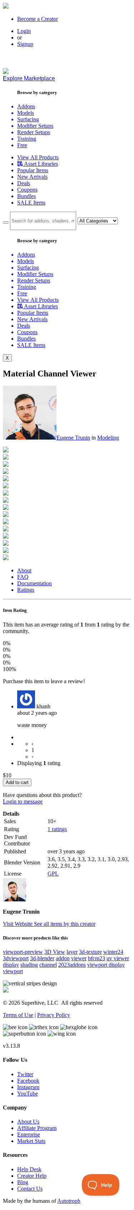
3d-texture (90, 952)
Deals (23, 183)
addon (63, 958)
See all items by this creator (64, 924)
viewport (13, 971)
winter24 (113, 952)
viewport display (106, 965)
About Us (28, 1121)
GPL (53, 874)
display (11, 965)
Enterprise (28, 1134)
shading (29, 965)
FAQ (23, 577)
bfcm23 (96, 958)
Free (22, 145)
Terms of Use (18, 1015)
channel (48, 965)
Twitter (25, 1074)
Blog (22, 1182)
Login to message (23, 801)
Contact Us (30, 1189)
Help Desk (29, 1169)
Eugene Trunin (73, 438)
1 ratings (57, 829)
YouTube (27, 1094)
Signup (25, 44)
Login (24, 31)
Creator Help (31, 1176)
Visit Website (18, 924)
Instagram (28, 1087)
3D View (54, 952)
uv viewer (117, 958)
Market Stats (31, 1141)
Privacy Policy (53, 1015)
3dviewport (16, 958)
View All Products (38, 157)
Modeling (108, 438)
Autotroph (68, 1201)
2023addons (72, 965)
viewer (78, 958)
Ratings (25, 590)
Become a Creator (37, 19)
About (24, 570)
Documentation (34, 583)
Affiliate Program (36, 1128)
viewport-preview (23, 952)
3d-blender (42, 958)
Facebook (28, 1081)
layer (72, 952)
